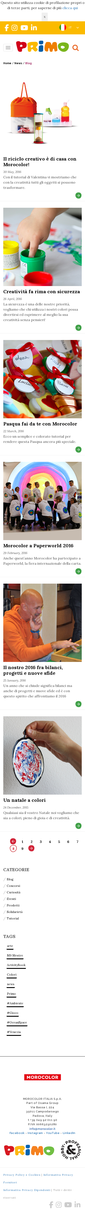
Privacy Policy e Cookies (22, 1174)
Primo (11, 994)
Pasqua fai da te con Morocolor (40, 424)
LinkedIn (69, 1133)
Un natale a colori (24, 800)
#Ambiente (15, 1003)
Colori (11, 974)
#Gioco (12, 1013)
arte (10, 946)
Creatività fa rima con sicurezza (41, 291)
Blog (10, 879)
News (18, 63)
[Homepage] (43, 46)
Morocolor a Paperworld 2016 (38, 546)
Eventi (11, 899)
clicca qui (70, 8)
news (10, 984)
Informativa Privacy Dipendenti (26, 1190)
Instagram (35, 1133)
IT (71, 27)
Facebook (17, 1133)
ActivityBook (16, 965)
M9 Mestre (15, 955)
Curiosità (13, 892)
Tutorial (13, 918)
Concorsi (13, 886)
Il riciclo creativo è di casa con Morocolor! (39, 161)
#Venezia (14, 1032)
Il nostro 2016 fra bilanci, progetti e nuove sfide (33, 670)
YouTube (53, 1133)
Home (7, 63)
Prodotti (13, 905)
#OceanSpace (17, 1022)
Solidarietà (14, 912)
